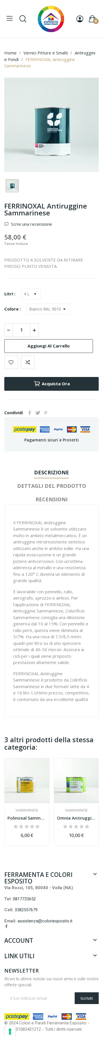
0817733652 (24, 899)
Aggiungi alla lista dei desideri (11, 362)
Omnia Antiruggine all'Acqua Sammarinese (76, 818)
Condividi (30, 412)
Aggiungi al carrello (48, 346)
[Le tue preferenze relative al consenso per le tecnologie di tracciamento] (10, 1031)
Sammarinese (26, 810)
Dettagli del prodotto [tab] (51, 485)
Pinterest (46, 412)
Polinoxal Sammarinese (26, 818)
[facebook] (6, 926)
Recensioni (51, 499)
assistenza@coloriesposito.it (44, 921)
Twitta (38, 412)
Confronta (28, 362)
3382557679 (26, 909)
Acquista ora (56, 383)
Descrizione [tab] (51, 472)
